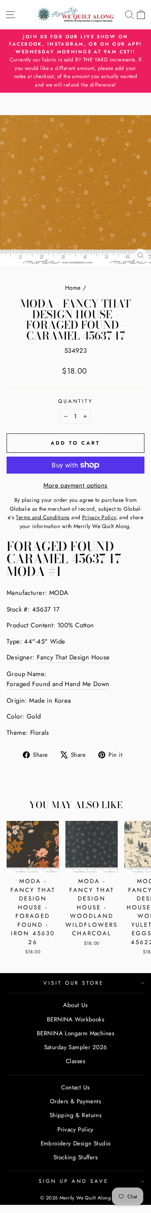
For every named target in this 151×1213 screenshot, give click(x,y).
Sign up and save (73, 1181)
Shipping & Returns (75, 1115)
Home (73, 288)
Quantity (75, 401)
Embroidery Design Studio (76, 1143)
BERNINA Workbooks (75, 1019)
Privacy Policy (75, 1129)
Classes (75, 1061)
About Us (75, 1005)
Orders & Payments (75, 1101)
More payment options (75, 485)
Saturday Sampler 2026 (75, 1047)
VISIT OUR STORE (73, 983)
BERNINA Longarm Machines (75, 1033)
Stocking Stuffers (75, 1157)
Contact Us (75, 1087)
